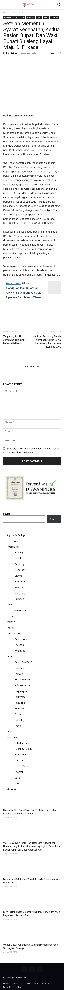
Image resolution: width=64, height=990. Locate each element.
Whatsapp (20, 650)
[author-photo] (32, 361)
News (39, 17)
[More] (36, 60)
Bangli (18, 558)
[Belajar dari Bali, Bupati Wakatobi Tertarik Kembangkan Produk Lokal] (32, 867)
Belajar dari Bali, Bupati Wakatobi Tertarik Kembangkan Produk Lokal (31, 881)
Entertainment (22, 743)
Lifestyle (19, 760)
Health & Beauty (23, 748)
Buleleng (30, 17)
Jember (10, 616)
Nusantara (20, 610)
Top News (54, 17)
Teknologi (20, 720)
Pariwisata (20, 696)
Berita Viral (18, 12)
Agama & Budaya (16, 535)
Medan (10, 627)
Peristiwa (19, 708)
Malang (11, 621)
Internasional (21, 754)
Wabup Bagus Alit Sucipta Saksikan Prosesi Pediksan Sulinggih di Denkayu (30, 946)
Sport (17, 783)
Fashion (19, 673)
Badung (19, 552)
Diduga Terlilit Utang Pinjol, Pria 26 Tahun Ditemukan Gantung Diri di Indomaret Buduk (30, 812)
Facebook (20, 644)
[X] (14, 60)
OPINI (10, 731)
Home (6, 12)
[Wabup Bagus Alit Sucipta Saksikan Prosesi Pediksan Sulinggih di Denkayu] (32, 933)
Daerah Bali (19, 17)
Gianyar (19, 575)
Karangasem (21, 587)
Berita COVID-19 (23, 662)
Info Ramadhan (23, 685)
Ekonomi (19, 668)
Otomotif (19, 771)
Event (25, 766)
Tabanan (19, 598)
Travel (18, 725)
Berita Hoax (21, 639)
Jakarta (10, 604)
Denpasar (20, 569)
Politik (45, 17)
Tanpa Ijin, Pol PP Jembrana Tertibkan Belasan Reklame (14, 340)
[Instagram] (32, 969)
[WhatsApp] (29, 60)
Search (7, 513)
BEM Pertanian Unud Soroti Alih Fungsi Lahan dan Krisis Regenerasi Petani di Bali (31, 914)
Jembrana (20, 581)
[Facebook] (6, 60)
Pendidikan (20, 702)
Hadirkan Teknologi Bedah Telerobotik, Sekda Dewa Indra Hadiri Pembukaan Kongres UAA (47, 341)
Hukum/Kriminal (23, 679)
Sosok (18, 777)
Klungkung (20, 593)
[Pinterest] (21, 60)
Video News (13, 789)
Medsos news (14, 633)
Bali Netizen (12, 53)
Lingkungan (21, 691)
